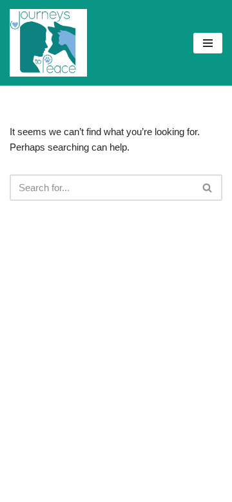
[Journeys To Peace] (48, 43)
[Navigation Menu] (207, 43)
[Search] (207, 187)
